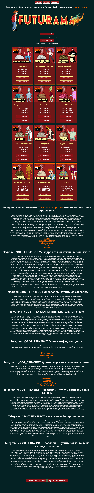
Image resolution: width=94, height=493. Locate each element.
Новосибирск (47, 243)
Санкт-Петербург (47, 385)
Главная (38, 2)
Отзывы (46, 2)
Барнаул (47, 381)
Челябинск (47, 378)
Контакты (54, 2)
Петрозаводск (47, 353)
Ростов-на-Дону (47, 355)
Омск (47, 245)
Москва (47, 238)
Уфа (47, 357)
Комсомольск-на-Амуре (47, 383)
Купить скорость (52, 207)
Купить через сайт (22, 77)
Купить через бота (22, 81)
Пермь (47, 247)
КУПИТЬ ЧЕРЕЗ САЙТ (47, 34)
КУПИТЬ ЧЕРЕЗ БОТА (47, 40)
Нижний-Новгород (47, 241)
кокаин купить (80, 7)
